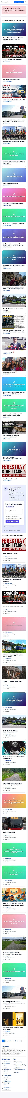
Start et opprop (18, 2)
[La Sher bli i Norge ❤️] (14, 346)
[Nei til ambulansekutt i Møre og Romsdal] (14, 94)
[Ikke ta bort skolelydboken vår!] (14, 74)
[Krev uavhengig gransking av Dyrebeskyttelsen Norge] (14, 430)
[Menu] (25, 2)
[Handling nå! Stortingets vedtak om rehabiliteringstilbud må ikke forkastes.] (14, 239)
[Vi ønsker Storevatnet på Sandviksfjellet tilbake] (14, 260)
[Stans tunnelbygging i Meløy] (14, 177)
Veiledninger (6, 1059)
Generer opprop (13, 521)
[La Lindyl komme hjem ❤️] (14, 366)
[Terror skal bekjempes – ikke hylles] (14, 53)
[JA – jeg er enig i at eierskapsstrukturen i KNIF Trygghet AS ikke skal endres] (14, 387)
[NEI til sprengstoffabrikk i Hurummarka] (14, 197)
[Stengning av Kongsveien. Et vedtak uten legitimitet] (14, 157)
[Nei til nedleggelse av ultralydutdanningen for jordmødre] (14, 452)
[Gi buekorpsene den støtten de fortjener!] (14, 135)
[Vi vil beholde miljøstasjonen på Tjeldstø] (14, 218)
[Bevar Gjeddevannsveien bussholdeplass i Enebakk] (14, 304)
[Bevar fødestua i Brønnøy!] (14, 473)
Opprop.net (4, 2)
